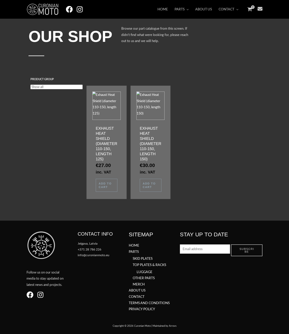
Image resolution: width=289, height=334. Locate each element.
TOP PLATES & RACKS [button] (149, 265)
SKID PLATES (143, 258)
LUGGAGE (144, 272)
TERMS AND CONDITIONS (149, 303)
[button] (181, 9)
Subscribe (246, 250)
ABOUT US (137, 290)
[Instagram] (79, 9)
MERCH (139, 284)
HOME (134, 245)
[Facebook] (69, 9)
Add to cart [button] (105, 185)
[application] (187, 9)
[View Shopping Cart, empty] (250, 9)
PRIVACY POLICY (142, 309)
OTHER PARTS (144, 278)
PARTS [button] (134, 251)
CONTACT (136, 296)
